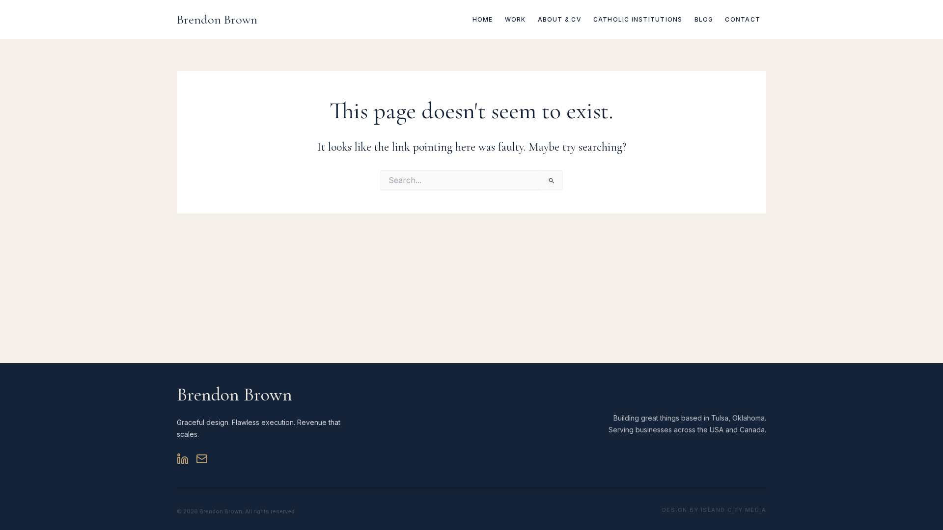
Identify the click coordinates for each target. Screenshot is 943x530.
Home (482, 19)
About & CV (560, 19)
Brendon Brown (217, 19)
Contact (742, 19)
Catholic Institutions (638, 19)
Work (515, 19)
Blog (704, 19)
